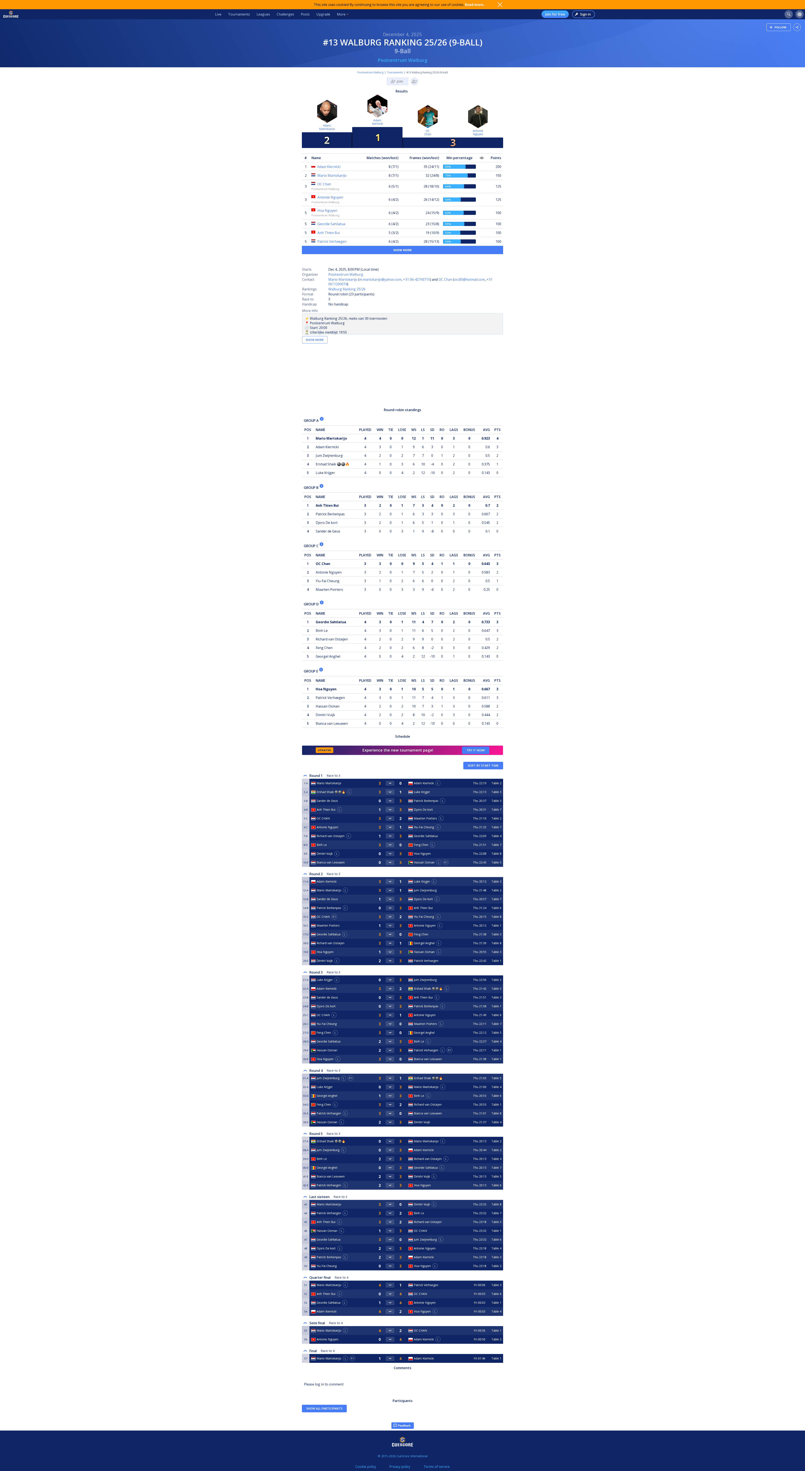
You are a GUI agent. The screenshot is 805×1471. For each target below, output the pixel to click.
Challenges (285, 14)
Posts (305, 14)
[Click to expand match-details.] (390, 783)
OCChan (427, 132)
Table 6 (496, 908)
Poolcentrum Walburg (402, 60)
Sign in (585, 14)
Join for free (555, 14)
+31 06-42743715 (416, 279)
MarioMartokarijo (327, 127)
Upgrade (323, 14)
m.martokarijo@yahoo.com (380, 279)
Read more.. (475, 4)
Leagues (263, 14)
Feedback (404, 1425)
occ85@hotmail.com (469, 279)
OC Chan (445, 279)
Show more (402, 250)
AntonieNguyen (478, 132)
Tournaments (239, 14)
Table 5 (496, 862)
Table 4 (496, 836)
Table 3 (496, 792)
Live (218, 14)
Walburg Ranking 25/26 (346, 289)
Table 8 (496, 854)
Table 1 (496, 925)
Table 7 (496, 809)
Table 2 (496, 783)
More (341, 14)
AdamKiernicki (377, 122)
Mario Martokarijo (342, 279)
